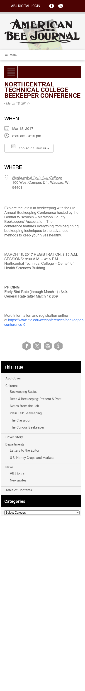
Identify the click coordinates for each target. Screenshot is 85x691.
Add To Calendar (32, 148)
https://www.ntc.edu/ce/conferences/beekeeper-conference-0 (44, 322)
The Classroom (21, 420)
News (9, 467)
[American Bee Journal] (42, 43)
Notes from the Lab (24, 406)
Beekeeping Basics (23, 392)
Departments (14, 444)
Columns (11, 386)
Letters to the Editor (24, 451)
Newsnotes (18, 480)
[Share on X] (38, 346)
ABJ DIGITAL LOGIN (25, 6)
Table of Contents (18, 490)
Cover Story (14, 437)
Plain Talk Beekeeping (26, 413)
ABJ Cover (13, 378)
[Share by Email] (48, 346)
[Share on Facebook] (27, 346)
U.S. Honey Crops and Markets (32, 458)
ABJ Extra (17, 473)
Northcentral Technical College (37, 177)
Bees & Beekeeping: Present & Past (35, 399)
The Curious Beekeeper (27, 427)
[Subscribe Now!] (58, 346)
